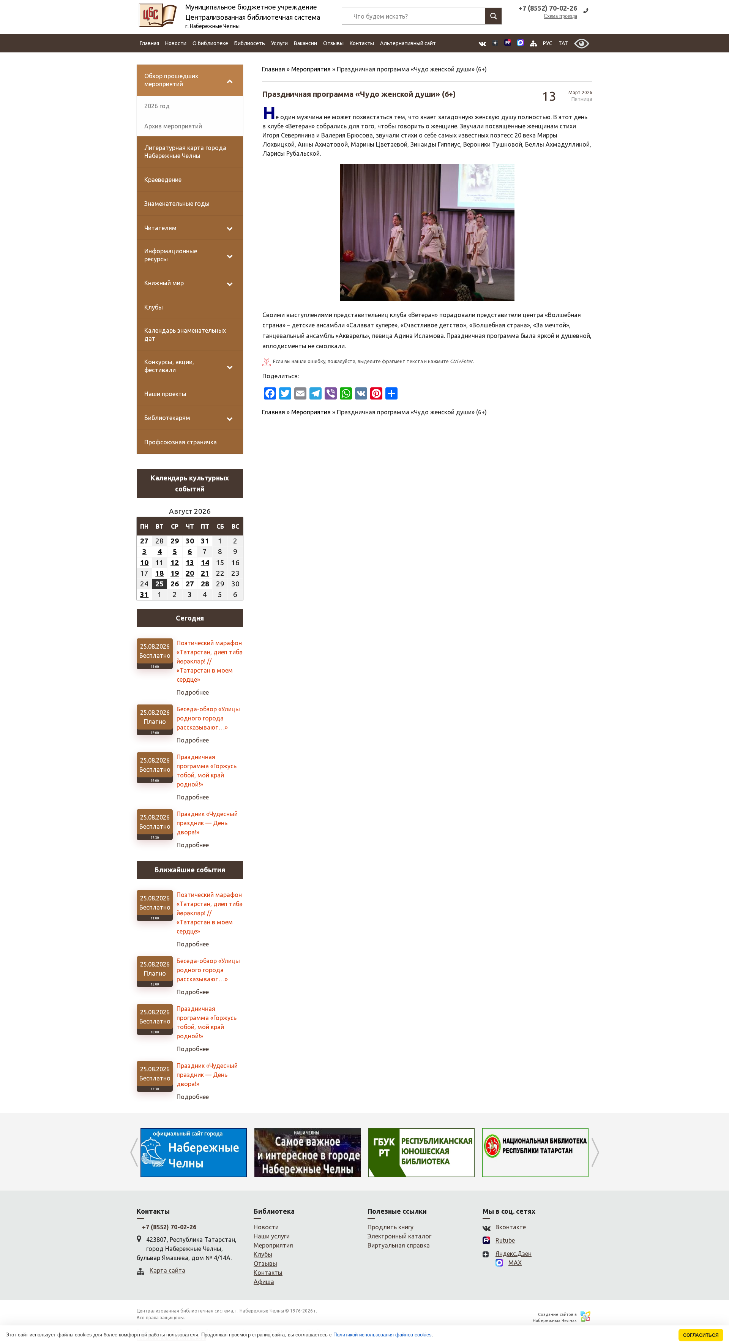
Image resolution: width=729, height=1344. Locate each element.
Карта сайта (167, 1270)
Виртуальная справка (399, 1245)
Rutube (505, 1240)
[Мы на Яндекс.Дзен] (495, 43)
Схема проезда (560, 16)
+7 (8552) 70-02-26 (169, 1227)
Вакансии (305, 43)
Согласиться (701, 1335)
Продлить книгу (390, 1227)
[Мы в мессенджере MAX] (520, 43)
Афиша (264, 1281)
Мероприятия (311, 69)
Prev (134, 1152)
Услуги (279, 43)
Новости (175, 43)
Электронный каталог (399, 1236)
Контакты (362, 43)
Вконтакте (510, 1227)
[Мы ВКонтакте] (482, 43)
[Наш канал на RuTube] (507, 43)
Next (595, 1152)
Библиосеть (249, 43)
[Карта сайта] (533, 43)
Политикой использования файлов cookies (382, 1335)
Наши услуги (272, 1236)
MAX (515, 1262)
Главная (149, 43)
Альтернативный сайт (408, 43)
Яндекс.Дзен (513, 1253)
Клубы (263, 1254)
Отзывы (333, 43)
